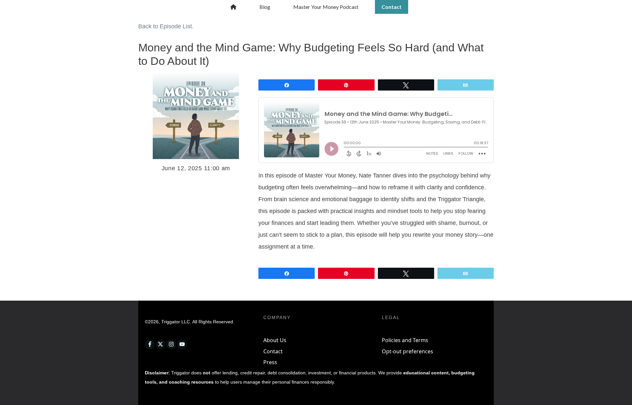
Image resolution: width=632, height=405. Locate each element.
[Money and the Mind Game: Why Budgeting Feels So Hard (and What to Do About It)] (196, 116)
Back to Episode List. (166, 26)
